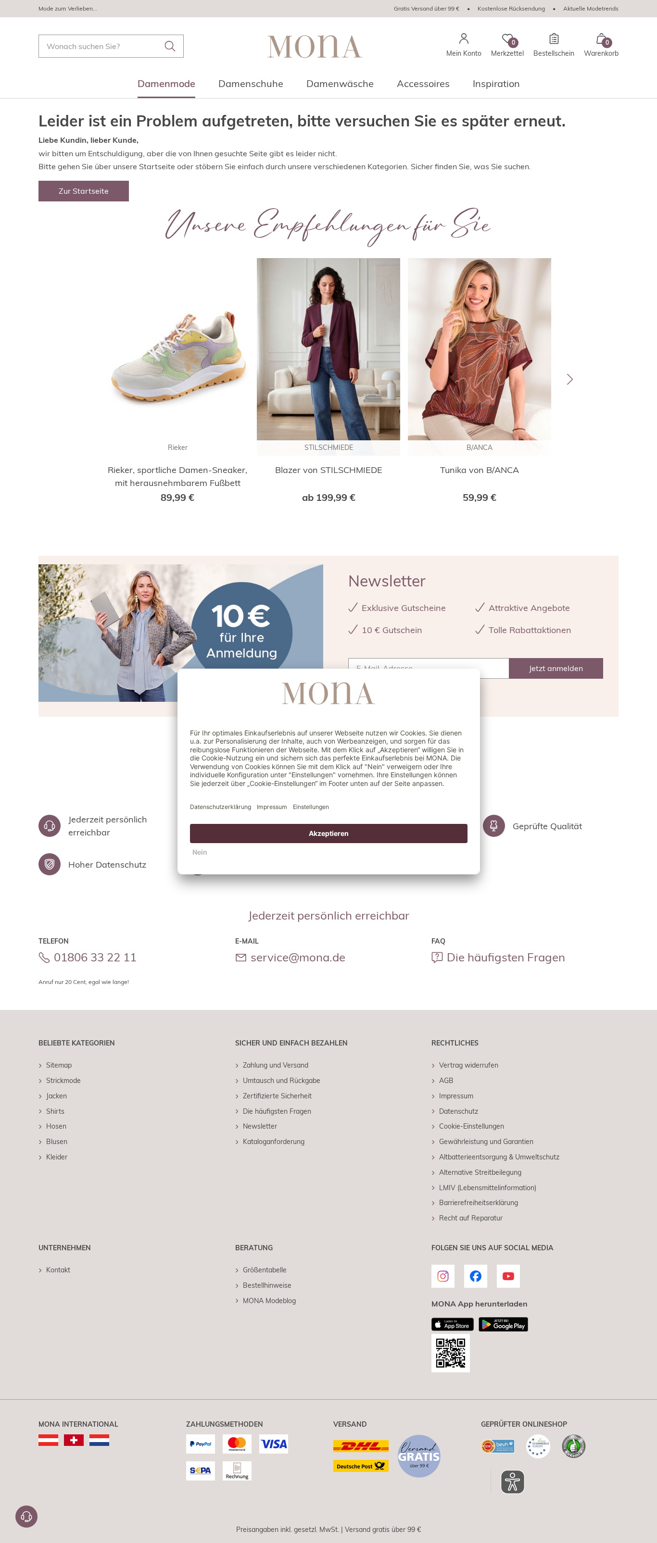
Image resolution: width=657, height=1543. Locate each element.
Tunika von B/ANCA (479, 469)
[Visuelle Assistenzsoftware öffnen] (508, 1482)
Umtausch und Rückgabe (281, 1080)
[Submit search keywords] (170, 46)
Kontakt (58, 1270)
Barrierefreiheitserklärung (478, 1202)
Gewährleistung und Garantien (486, 1141)
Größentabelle (265, 1270)
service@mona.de (298, 957)
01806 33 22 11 (95, 957)
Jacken (56, 1096)
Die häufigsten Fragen (506, 957)
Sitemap (59, 1065)
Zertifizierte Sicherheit (277, 1096)
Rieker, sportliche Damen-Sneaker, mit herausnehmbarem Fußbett (177, 476)
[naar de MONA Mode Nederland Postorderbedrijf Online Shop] (99, 1440)
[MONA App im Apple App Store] (452, 1324)
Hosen (56, 1126)
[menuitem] (166, 86)
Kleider (56, 1157)
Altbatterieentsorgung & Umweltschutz (499, 1157)
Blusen (56, 1141)
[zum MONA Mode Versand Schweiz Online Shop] (74, 1440)
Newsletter (260, 1126)
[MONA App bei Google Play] (503, 1324)
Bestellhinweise (267, 1285)
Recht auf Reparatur (471, 1218)
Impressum (456, 1096)
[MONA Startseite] (315, 46)
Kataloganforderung (273, 1141)
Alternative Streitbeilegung (480, 1172)
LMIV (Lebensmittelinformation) (487, 1187)
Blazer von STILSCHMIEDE (328, 469)
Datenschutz (458, 1111)
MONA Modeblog (269, 1300)
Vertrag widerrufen (468, 1065)
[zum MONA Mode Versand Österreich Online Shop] (48, 1440)
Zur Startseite (84, 191)
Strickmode (63, 1080)
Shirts (55, 1111)
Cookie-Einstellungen (471, 1126)
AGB (446, 1080)
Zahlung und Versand (275, 1065)
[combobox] (111, 46)
